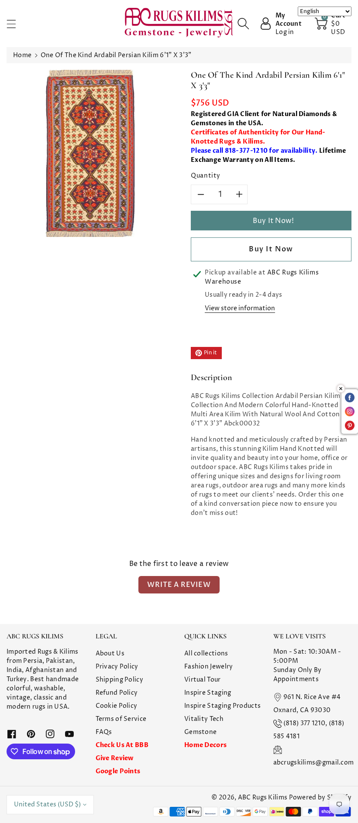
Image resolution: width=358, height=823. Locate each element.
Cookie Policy (117, 706)
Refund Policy (117, 693)
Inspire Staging (207, 693)
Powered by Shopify (320, 797)
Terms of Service (121, 719)
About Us (110, 653)
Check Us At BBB (122, 745)
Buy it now (271, 249)
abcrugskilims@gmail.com (313, 762)
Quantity (205, 175)
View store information (240, 308)
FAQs (104, 732)
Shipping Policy (120, 680)
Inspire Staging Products (222, 706)
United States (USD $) (47, 804)
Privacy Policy (117, 666)
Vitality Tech (204, 719)
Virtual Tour (202, 680)
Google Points (118, 771)
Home (22, 55)
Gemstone (200, 732)
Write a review (178, 585)
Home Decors (205, 745)
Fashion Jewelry (208, 666)
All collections (206, 653)
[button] (15, 23)
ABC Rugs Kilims (263, 797)
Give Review (115, 758)
